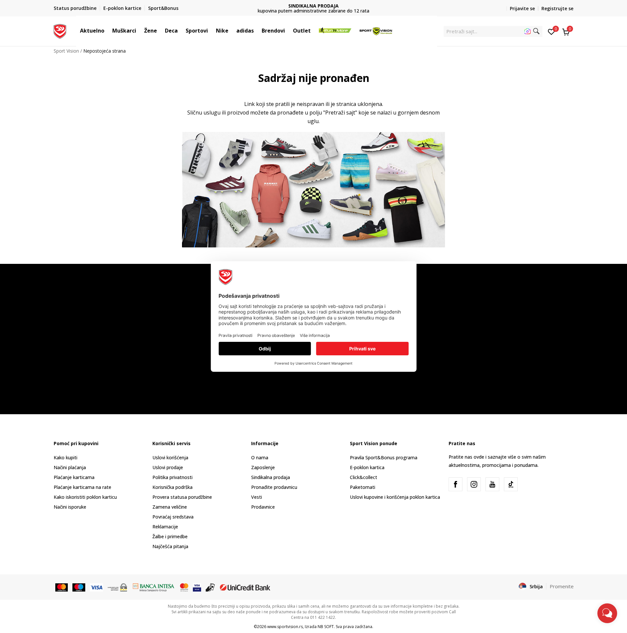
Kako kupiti (65, 457)
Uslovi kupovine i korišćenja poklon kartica (395, 497)
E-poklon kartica (367, 467)
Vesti (256, 497)
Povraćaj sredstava (173, 517)
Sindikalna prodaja (270, 477)
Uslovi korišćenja (170, 457)
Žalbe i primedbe (170, 536)
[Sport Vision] (60, 30)
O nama (259, 457)
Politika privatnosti (172, 477)
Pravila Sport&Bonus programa (383, 457)
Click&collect (363, 477)
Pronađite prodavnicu (274, 487)
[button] (108, 31)
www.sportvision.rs (285, 626)
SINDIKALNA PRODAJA (313, 5)
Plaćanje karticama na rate (82, 487)
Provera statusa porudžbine (182, 497)
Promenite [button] (562, 586)
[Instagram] (474, 484)
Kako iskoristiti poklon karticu (85, 497)
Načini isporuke (70, 507)
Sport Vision (66, 51)
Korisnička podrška (172, 487)
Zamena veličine (169, 507)
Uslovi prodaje (167, 467)
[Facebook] (455, 484)
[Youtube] (492, 484)
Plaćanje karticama (74, 477)
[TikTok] (510, 484)
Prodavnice (263, 507)
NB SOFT (326, 626)
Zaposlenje (263, 467)
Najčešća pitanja (170, 546)
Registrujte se (557, 8)
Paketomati (362, 487)
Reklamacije (165, 526)
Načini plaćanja (70, 467)
